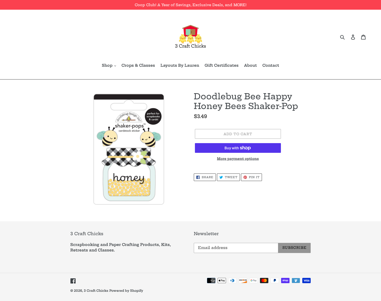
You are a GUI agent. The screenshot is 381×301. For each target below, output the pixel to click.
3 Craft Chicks (96, 291)
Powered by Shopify (126, 291)
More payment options (238, 159)
